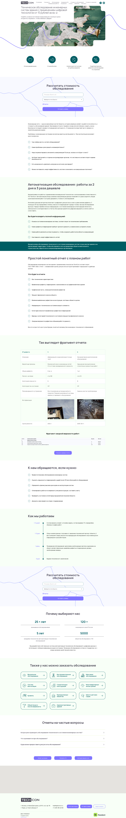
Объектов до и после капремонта (34, 706)
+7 (53, 808)
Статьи (70, 3)
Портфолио (64, 3)
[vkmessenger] (104, 3)
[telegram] (101, 3)
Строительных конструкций (62, 685)
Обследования (55, 2)
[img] (53, 685)
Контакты (83, 3)
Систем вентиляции (32, 685)
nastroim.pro (23, 817)
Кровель (31, 696)
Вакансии (77, 3)
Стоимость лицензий (91, 2)
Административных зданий (64, 706)
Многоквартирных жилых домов (92, 685)
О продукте (47, 2)
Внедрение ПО (64, 2)
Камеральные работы (53, 3)
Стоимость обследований (77, 2)
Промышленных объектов (62, 695)
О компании (39, 2)
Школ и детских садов (91, 695)
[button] (63, 109)
